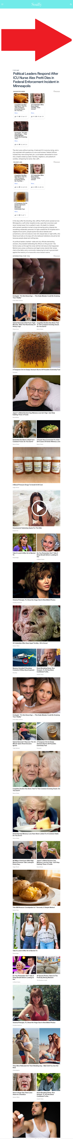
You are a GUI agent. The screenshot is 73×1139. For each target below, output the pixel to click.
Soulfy (37, 4)
